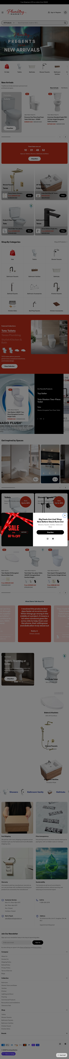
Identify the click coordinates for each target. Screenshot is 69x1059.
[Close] (65, 515)
